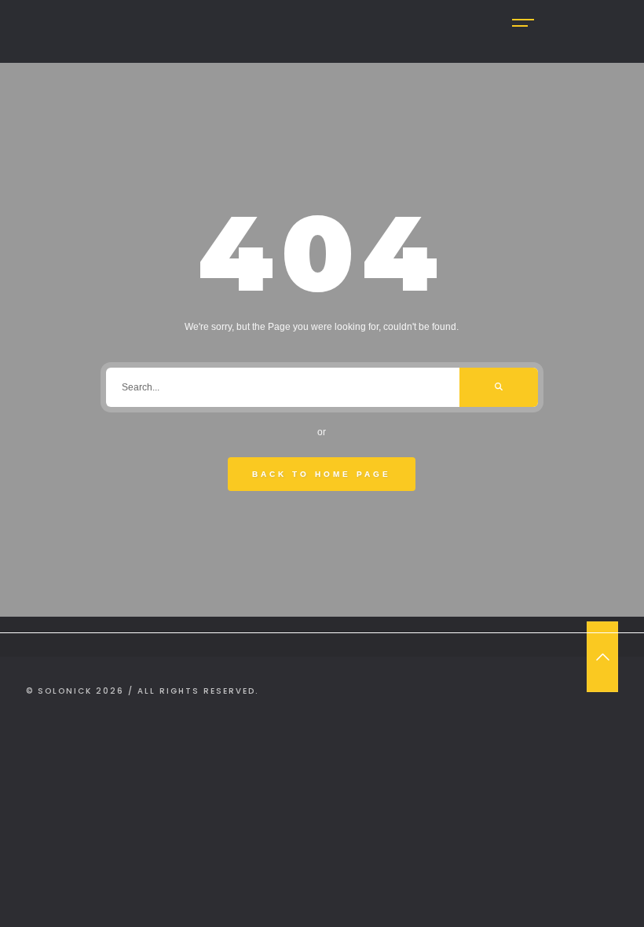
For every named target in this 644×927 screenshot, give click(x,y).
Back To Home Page (321, 474)
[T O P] (602, 656)
